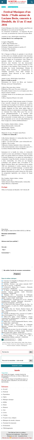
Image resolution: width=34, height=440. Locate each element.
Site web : (4, 247)
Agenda (17, 370)
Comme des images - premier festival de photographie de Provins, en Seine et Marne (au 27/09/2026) (14, 376)
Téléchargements (24, 345)
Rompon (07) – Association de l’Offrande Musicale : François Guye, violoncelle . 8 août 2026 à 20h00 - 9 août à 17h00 (17, 296)
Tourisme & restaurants (11, 345)
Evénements (18, 345)
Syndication (15, 438)
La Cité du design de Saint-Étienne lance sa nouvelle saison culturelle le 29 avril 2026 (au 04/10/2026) (14, 380)
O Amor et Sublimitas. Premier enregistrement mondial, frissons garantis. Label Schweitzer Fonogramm (17, 292)
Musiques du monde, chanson (25, 343)
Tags (30, 438)
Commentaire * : (6, 252)
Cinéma (9, 343)
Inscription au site (23, 438)
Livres (5, 343)
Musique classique (13, 7)
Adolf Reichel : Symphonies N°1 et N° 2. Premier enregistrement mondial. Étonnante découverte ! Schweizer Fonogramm (17, 301)
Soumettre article (17, 365)
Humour (29, 342)
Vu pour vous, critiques (15, 343)
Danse (26, 342)
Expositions (8, 342)
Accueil (4, 7)
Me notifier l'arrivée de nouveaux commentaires (17, 270)
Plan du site (5, 438)
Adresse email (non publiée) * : (10, 241)
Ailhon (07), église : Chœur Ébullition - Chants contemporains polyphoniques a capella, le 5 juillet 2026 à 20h (17, 318)
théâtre (23, 342)
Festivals (4, 342)
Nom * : (4, 235)
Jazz (3, 343)
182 (20, 339)
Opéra (13, 342)
